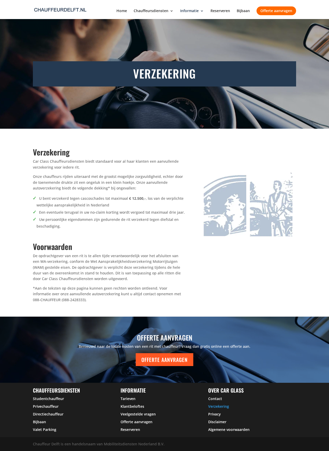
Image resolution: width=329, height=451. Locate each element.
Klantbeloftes (132, 406)
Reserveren (220, 11)
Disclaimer (217, 421)
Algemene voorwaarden (229, 429)
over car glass (226, 390)
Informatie (189, 11)
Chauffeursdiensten (151, 11)
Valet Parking (44, 429)
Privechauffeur (46, 406)
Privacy (214, 414)
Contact (215, 398)
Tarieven (128, 398)
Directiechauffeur (48, 414)
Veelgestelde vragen (138, 414)
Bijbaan (243, 11)
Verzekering (218, 406)
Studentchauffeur (48, 398)
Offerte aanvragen (276, 10)
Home (121, 11)
